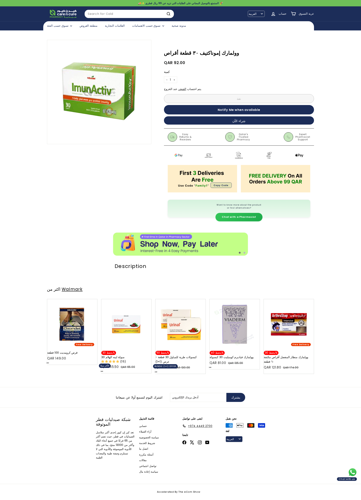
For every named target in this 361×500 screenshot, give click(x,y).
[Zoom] (99, 92)
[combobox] (129, 14)
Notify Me (90, 301)
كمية (167, 72)
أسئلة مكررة (146, 454)
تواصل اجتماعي (147, 466)
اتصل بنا (143, 449)
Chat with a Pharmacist (239, 217)
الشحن (182, 89)
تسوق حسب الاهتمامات (146, 26)
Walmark (72, 289)
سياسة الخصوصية (149, 437)
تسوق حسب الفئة (58, 26)
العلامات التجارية (115, 26)
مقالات (143, 460)
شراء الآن (238, 121)
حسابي (143, 426)
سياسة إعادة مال (148, 472)
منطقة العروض (88, 26)
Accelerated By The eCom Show (178, 492)
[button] (110, 361)
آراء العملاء (145, 431)
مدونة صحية (179, 26)
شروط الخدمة (147, 443)
